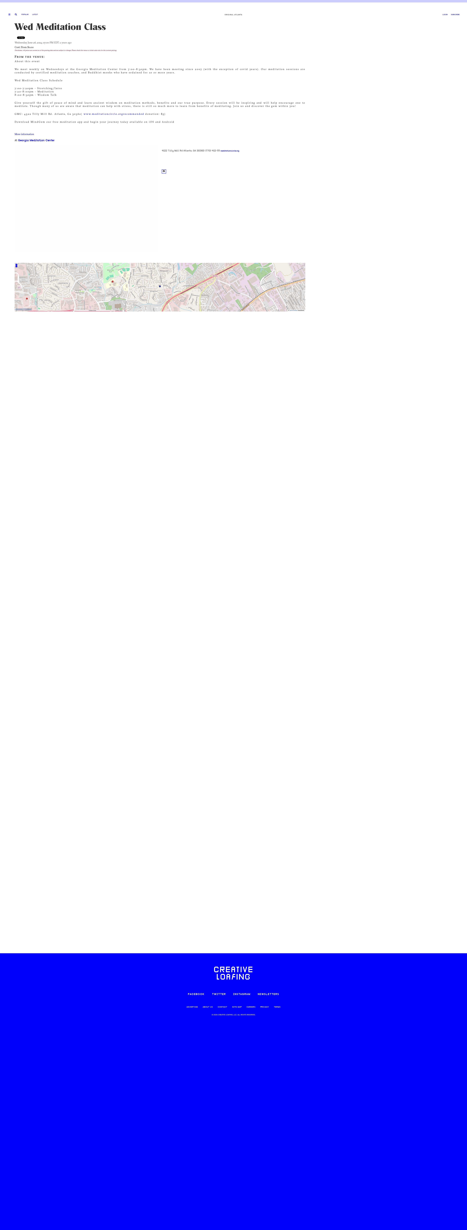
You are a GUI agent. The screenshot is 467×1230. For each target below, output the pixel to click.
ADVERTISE (192, 1007)
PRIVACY (264, 1007)
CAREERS (251, 1007)
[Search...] (16, 14)
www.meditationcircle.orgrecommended (114, 113)
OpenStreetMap (293, 310)
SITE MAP (237, 1007)
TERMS (277, 1007)
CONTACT (222, 1007)
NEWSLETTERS (268, 994)
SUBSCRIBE (455, 14)
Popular (24, 14)
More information (24, 134)
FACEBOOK (196, 994)
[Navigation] (8, 14)
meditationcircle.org (230, 151)
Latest (35, 14)
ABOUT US (208, 1007)
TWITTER (219, 994)
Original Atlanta (233, 15)
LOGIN (445, 14)
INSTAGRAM (241, 994)
